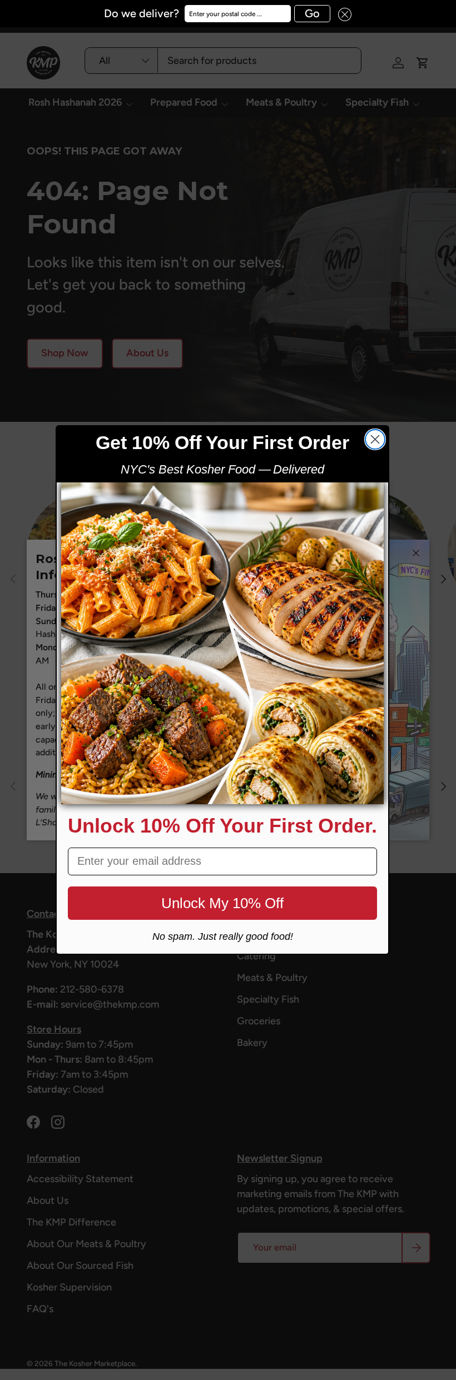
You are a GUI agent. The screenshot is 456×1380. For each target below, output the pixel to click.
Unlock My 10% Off (222, 903)
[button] (340, 13)
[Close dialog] (375, 439)
